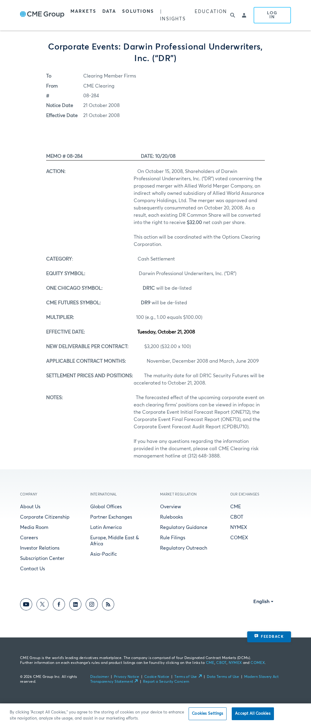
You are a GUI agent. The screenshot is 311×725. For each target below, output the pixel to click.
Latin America (106, 527)
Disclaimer (99, 677)
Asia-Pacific (103, 554)
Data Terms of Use (223, 677)
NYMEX (238, 527)
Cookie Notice (156, 677)
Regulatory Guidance (183, 527)
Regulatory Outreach (183, 548)
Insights (173, 19)
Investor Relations (40, 548)
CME (235, 506)
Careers (29, 537)
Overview (170, 506)
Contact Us (32, 568)
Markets (83, 11)
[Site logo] (42, 15)
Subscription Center (42, 558)
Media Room (34, 527)
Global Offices (106, 506)
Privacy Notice (126, 677)
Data (109, 11)
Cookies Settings (207, 714)
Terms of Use (185, 677)
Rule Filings (172, 537)
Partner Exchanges (111, 517)
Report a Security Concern (166, 682)
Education (211, 11)
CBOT (236, 517)
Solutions (138, 11)
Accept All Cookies (252, 714)
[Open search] (233, 15)
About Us (30, 506)
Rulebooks (171, 517)
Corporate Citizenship (45, 517)
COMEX (239, 537)
